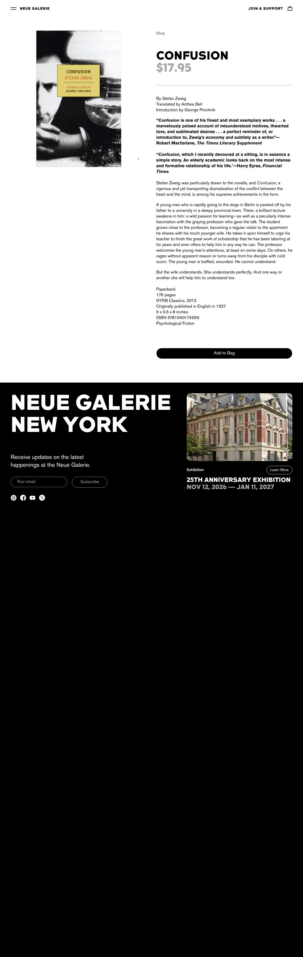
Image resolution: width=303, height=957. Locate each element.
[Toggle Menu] (13, 8)
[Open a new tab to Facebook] (23, 498)
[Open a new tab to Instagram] (14, 498)
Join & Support (265, 8)
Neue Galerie (35, 8)
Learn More (279, 470)
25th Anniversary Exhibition (239, 480)
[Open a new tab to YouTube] (33, 498)
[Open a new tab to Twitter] (42, 498)
